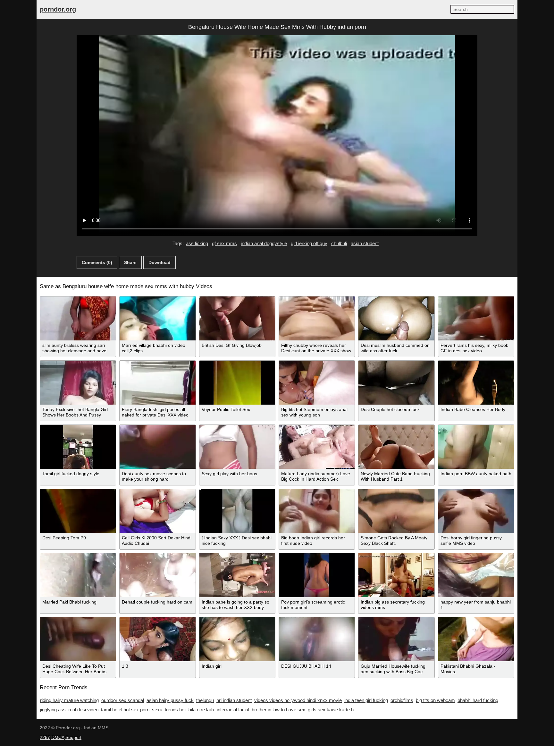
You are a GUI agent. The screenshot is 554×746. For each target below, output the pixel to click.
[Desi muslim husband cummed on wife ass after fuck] (396, 318)
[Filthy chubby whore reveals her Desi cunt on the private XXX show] (317, 318)
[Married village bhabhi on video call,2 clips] (157, 318)
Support (73, 737)
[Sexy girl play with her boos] (237, 447)
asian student (365, 243)
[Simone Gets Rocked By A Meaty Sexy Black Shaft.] (396, 511)
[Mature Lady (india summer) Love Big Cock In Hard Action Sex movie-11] (317, 447)
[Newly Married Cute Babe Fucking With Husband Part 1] (396, 447)
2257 (45, 737)
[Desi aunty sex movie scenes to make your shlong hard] (157, 447)
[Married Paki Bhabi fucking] (78, 575)
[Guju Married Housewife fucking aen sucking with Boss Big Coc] (396, 639)
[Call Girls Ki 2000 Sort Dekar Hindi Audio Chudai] (157, 511)
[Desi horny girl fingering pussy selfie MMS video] (476, 511)
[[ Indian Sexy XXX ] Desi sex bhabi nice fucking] (237, 511)
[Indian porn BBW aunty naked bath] (476, 447)
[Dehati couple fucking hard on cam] (157, 575)
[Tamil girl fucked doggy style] (78, 447)
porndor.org (58, 9)
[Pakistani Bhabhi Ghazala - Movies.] (476, 639)
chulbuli (339, 243)
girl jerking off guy (309, 243)
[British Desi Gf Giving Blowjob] (237, 318)
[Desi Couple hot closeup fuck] (396, 383)
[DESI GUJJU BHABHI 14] (317, 639)
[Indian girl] (237, 639)
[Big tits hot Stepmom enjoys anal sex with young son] (317, 383)
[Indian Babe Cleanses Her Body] (476, 383)
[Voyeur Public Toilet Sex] (237, 383)
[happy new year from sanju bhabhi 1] (476, 575)
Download (159, 262)
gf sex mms (224, 243)
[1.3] (157, 639)
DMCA (57, 737)
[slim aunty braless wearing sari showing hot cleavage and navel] (78, 318)
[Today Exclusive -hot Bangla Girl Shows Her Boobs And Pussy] (78, 383)
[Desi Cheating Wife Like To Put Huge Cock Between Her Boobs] (78, 639)
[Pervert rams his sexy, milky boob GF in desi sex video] (476, 318)
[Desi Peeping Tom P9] (78, 511)
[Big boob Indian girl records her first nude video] (317, 511)
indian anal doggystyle (264, 243)
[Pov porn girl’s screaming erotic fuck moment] (317, 575)
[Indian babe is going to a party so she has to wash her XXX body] (237, 575)
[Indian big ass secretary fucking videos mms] (396, 575)
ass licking (197, 243)
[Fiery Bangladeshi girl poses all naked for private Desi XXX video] (157, 383)
